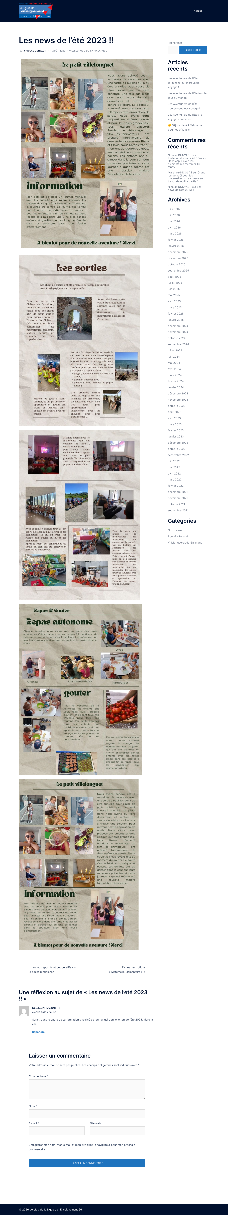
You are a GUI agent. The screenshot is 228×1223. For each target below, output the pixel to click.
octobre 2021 (176, 504)
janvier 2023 (176, 436)
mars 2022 (175, 479)
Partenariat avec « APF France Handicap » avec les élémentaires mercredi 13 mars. (187, 162)
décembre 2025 (178, 252)
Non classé (175, 530)
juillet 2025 (175, 282)
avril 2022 (174, 473)
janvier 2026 (176, 246)
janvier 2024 (176, 387)
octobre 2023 (176, 405)
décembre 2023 (178, 393)
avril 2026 (174, 227)
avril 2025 (174, 301)
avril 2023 (174, 418)
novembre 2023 (178, 399)
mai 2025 (174, 295)
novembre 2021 (178, 498)
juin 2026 (174, 215)
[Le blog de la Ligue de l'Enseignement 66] (36, 10)
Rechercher (175, 42)
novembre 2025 (178, 258)
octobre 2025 (176, 264)
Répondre (38, 1032)
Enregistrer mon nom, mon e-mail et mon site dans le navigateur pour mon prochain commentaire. (82, 1147)
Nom (33, 1106)
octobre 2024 (176, 338)
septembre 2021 (178, 510)
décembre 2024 (178, 326)
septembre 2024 (178, 344)
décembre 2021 (178, 492)
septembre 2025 (178, 270)
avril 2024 (174, 369)
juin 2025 (174, 289)
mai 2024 (174, 362)
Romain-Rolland (178, 536)
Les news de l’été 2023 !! (184, 188)
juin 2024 (174, 356)
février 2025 (176, 313)
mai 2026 (174, 221)
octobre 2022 (176, 448)
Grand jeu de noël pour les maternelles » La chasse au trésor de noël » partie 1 (186, 177)
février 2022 (176, 485)
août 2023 (174, 412)
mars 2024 (175, 375)
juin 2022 (174, 461)
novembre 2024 (178, 332)
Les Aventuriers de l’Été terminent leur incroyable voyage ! (183, 83)
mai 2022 (174, 467)
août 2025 (174, 276)
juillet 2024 (175, 350)
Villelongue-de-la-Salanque (88, 51)
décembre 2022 (178, 442)
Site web (95, 1123)
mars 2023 (175, 424)
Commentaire (38, 1076)
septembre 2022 (178, 455)
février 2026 (176, 239)
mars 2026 (175, 233)
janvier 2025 (176, 319)
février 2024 (176, 381)
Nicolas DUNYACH (35, 51)
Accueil (198, 10)
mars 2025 (175, 307)
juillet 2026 (175, 209)
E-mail (34, 1123)
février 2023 (176, 430)
